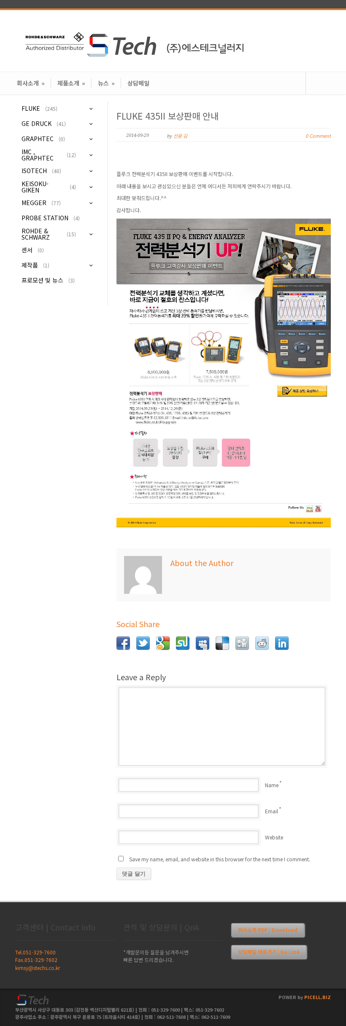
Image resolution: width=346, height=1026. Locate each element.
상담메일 (138, 83)
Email (271, 811)
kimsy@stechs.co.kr (37, 967)
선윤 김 (180, 135)
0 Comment (318, 135)
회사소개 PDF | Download (267, 929)
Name (271, 784)
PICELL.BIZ (317, 997)
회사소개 (31, 83)
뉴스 (106, 83)
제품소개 (71, 83)
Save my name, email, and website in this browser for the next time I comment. (219, 859)
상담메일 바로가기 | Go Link (269, 951)
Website (274, 837)
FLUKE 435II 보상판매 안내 (167, 116)
